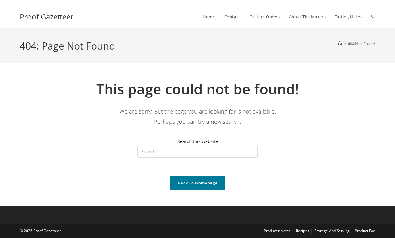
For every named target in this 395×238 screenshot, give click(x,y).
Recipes (302, 230)
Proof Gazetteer (46, 16)
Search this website (197, 141)
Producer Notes (277, 230)
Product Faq (365, 230)
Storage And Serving (332, 230)
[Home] (340, 43)
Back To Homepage (197, 183)
